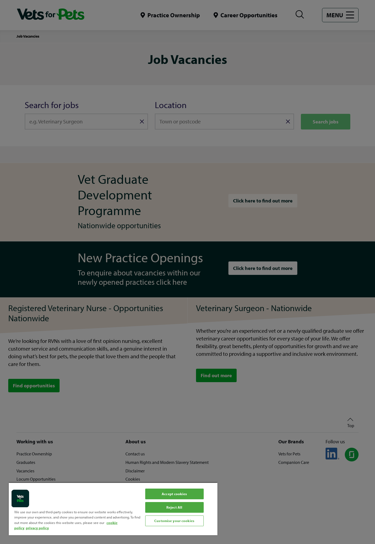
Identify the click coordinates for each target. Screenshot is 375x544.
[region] (113, 508)
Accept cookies (174, 494)
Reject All (174, 507)
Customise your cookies (174, 520)
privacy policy (37, 528)
